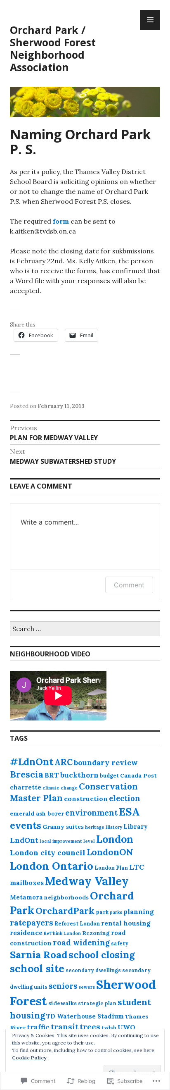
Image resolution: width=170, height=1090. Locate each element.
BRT (52, 775)
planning (138, 911)
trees (90, 1027)
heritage (94, 827)
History (114, 827)
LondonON (110, 852)
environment (91, 813)
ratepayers (31, 923)
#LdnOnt (31, 762)
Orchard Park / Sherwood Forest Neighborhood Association (53, 48)
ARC (63, 762)
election (124, 798)
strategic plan (97, 1003)
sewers (86, 987)
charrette (25, 787)
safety (119, 943)
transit (64, 1027)
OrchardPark (64, 910)
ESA (129, 811)
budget (109, 775)
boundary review (106, 762)
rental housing (125, 923)
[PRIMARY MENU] (150, 20)
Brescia (26, 774)
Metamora (26, 897)
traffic (38, 1027)
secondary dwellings (93, 970)
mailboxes (27, 882)
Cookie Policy (29, 1057)
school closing (101, 955)
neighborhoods (66, 897)
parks (116, 912)
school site (37, 968)
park (102, 912)
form (61, 221)
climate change (60, 788)
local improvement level (67, 841)
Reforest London (77, 923)
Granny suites (63, 826)
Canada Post (138, 775)
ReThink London (62, 933)
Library (135, 826)
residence (26, 932)
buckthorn (79, 775)
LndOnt (24, 840)
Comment (129, 585)
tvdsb (109, 1027)
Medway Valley (87, 880)
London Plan (111, 867)
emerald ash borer (37, 813)
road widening (81, 942)
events (25, 825)
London (114, 839)
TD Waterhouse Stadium (85, 1016)
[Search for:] (85, 629)
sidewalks (62, 1003)
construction (86, 798)
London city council (47, 852)
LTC (136, 867)
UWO (126, 1027)
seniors (63, 986)
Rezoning (96, 933)
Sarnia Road (38, 954)
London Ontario (51, 866)
